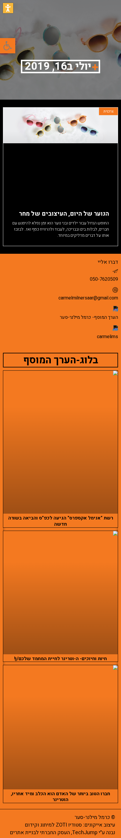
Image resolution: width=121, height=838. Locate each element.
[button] (8, 8)
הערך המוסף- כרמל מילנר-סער (89, 317)
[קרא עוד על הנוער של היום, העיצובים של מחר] (60, 154)
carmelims (107, 336)
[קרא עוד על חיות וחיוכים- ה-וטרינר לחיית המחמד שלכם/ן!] (60, 592)
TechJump (85, 833)
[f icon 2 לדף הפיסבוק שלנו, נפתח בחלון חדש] (115, 308)
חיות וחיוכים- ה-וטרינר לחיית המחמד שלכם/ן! (60, 658)
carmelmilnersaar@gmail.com (88, 298)
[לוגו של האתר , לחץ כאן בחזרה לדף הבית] (24, 16)
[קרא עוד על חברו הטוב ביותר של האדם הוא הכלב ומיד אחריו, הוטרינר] (60, 727)
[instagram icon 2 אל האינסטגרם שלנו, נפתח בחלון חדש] (115, 328)
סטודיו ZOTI (69, 825)
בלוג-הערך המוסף (60, 360)
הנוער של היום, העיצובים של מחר (64, 213)
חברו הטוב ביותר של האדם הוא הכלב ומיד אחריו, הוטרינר (60, 796)
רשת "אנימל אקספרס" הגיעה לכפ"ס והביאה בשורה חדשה (60, 521)
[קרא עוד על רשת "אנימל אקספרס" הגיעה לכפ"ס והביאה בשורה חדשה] (60, 442)
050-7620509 (104, 279)
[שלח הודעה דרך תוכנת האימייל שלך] (115, 290)
